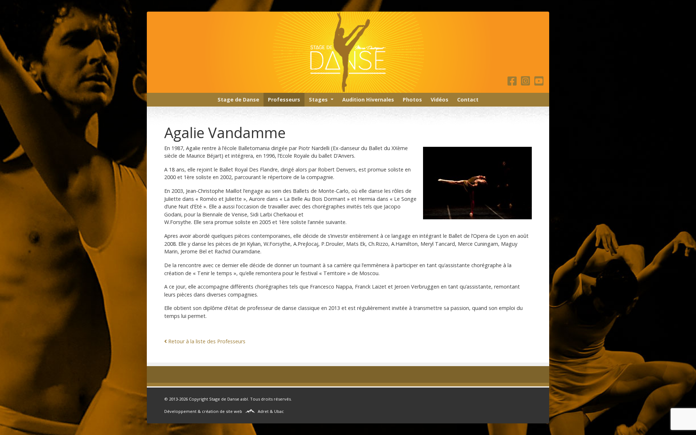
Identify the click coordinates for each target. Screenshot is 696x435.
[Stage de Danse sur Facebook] (513, 82)
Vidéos (439, 99)
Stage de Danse (238, 99)
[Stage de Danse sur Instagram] (527, 82)
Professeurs (284, 99)
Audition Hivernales (368, 99)
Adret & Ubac (271, 411)
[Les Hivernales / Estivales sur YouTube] (538, 82)
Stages (318, 99)
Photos (412, 99)
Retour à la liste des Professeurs (206, 341)
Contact (467, 99)
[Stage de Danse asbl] (348, 52)
